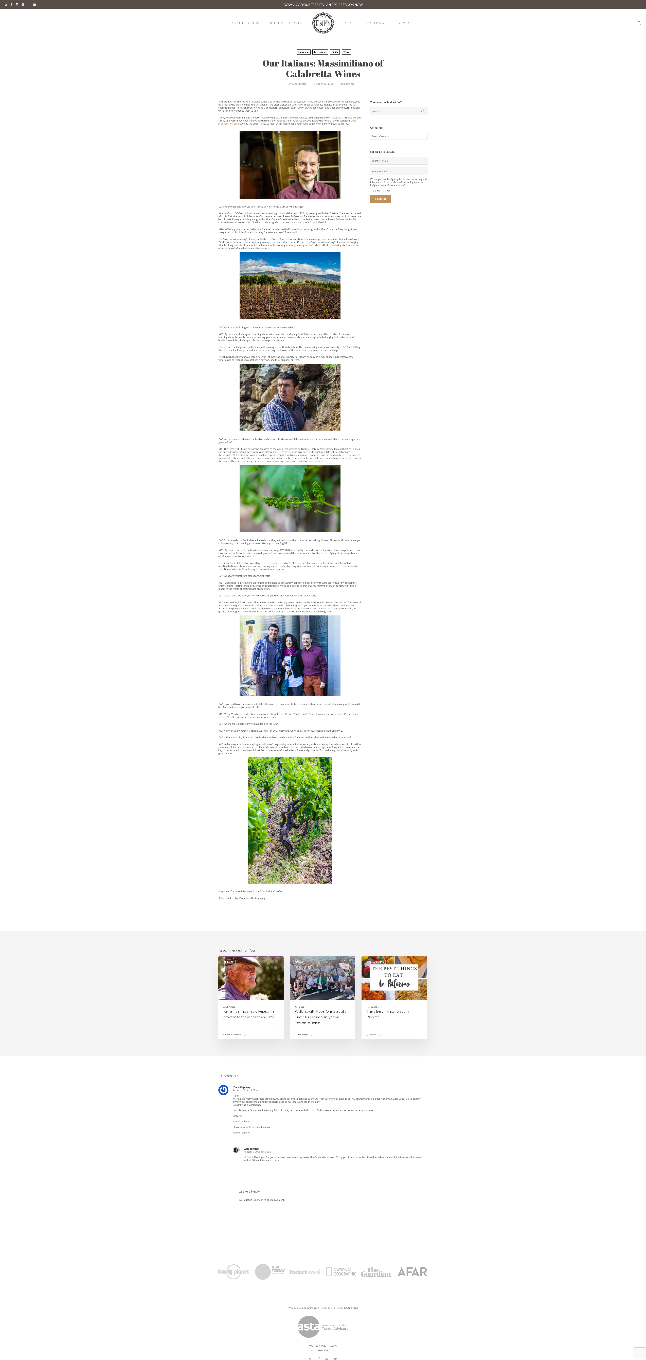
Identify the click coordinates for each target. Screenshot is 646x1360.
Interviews (320, 52)
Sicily (335, 52)
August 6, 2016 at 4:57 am (246, 1090)
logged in (258, 1199)
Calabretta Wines (288, 117)
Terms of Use (328, 1307)
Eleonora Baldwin (233, 1034)
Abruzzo (229, 961)
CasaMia (303, 52)
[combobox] (399, 136)
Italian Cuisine (375, 961)
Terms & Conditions (347, 1307)
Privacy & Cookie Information (303, 1307)
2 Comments (347, 83)
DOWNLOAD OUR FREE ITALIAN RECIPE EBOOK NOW (323, 5)
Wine (346, 52)
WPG (334, 1346)
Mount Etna (337, 117)
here (276, 1160)
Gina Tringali (299, 83)
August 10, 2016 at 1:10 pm (258, 1151)
